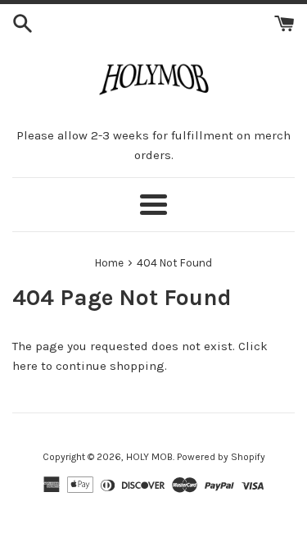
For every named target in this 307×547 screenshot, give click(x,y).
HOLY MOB (149, 457)
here (25, 365)
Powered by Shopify (221, 457)
